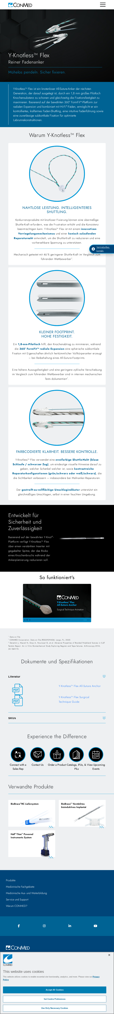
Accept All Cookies (54, 990)
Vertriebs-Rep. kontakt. (103, 248)
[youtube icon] (95, 926)
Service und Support (17, 899)
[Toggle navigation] (103, 4)
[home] (20, 4)
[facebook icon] (19, 926)
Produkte (10, 880)
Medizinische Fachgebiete (20, 887)
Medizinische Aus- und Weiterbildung (26, 893)
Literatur (14, 676)
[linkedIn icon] (70, 926)
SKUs (12, 718)
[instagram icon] (44, 926)
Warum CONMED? (16, 906)
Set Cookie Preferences (55, 999)
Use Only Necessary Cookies (54, 1008)
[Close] (109, 955)
